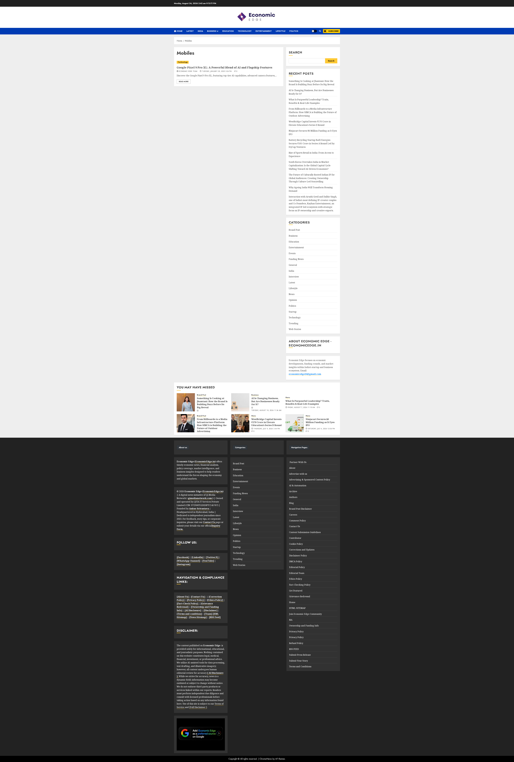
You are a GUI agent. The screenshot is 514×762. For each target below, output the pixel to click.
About (292, 467)
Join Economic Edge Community (305, 613)
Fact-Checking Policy (299, 584)
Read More (183, 81)
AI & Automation (297, 485)
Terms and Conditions (300, 666)
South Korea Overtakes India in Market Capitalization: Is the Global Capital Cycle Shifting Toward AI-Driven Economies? (309, 165)
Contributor (295, 538)
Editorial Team (296, 573)
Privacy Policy (296, 631)
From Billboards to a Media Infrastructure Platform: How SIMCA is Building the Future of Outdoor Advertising (313, 112)
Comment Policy (297, 520)
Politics (293, 31)
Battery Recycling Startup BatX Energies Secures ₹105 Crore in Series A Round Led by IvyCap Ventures (312, 143)
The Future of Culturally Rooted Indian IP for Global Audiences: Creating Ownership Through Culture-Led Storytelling (312, 178)
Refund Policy (296, 643)
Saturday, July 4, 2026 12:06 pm (321, 429)
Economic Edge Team (188, 71)
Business (211, 31)
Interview (294, 276)
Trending (293, 323)
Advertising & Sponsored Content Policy (309, 479)
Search (295, 52)
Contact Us (294, 526)
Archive (293, 491)
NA (290, 619)
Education (228, 31)
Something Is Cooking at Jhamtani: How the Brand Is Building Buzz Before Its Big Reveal (311, 83)
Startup (292, 311)
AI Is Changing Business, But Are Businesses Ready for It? (265, 401)
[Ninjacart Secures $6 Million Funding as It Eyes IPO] (295, 423)
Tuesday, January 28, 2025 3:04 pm (217, 71)
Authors (293, 497)
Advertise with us (298, 473)
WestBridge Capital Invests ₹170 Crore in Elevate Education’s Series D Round (266, 422)
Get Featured (295, 590)
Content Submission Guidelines (305, 532)
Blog (291, 503)
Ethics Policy (295, 578)
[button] (320, 31)
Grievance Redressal (299, 596)
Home (179, 31)
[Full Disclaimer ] (198, 707)
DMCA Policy (295, 561)
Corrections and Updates (301, 549)
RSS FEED (294, 649)
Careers (293, 514)
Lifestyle (280, 31)
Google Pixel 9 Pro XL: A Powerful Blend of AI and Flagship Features (224, 67)
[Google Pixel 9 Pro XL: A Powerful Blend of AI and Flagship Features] (229, 62)
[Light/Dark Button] (314, 31)
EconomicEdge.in (205, 461)
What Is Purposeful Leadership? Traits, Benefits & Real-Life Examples (308, 402)
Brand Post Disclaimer (300, 508)
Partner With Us (297, 462)
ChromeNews (265, 758)
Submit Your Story (298, 660)
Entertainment (264, 31)
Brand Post (294, 229)
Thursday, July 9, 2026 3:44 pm (267, 429)
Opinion (293, 299)
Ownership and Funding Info (304, 625)
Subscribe (333, 31)
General (293, 265)
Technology (245, 31)
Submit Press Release (300, 654)
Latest (190, 31)
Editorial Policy (297, 567)
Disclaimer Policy (298, 555)
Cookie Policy (296, 543)
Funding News (296, 259)
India (200, 31)
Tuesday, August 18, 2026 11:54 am (266, 410)
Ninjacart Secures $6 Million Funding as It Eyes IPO (320, 422)
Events (292, 253)
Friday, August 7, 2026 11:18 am (301, 407)
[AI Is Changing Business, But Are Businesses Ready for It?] (240, 402)
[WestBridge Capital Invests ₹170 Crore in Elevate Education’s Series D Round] (240, 423)
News (291, 294)
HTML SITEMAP (297, 608)
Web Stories (295, 329)
